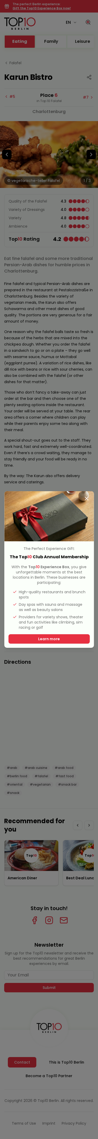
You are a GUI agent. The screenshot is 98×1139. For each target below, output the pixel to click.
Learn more (49, 639)
